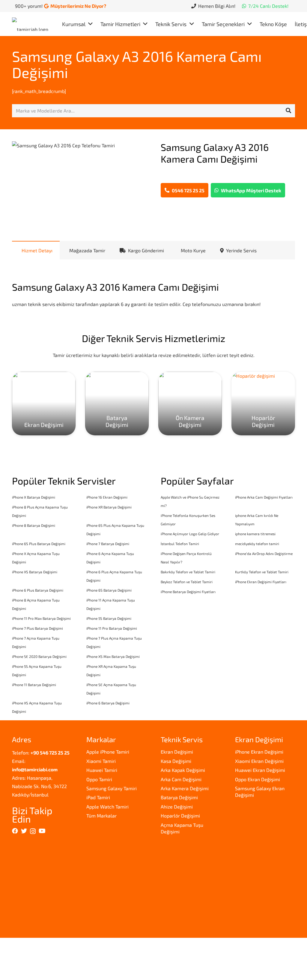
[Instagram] (33, 831)
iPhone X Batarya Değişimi (33, 497)
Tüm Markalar (101, 815)
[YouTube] (42, 831)
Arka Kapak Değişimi (183, 770)
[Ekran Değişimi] (44, 403)
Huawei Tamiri (101, 770)
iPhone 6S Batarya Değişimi (109, 590)
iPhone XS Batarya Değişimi (34, 572)
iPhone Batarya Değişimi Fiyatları (188, 592)
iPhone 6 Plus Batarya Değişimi (37, 590)
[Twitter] (24, 831)
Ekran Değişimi (177, 751)
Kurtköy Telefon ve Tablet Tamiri (261, 572)
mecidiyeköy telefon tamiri (257, 544)
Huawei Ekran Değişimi (260, 770)
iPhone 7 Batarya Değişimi (107, 544)
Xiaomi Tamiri (101, 761)
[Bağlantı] (31, 24)
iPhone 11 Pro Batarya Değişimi (111, 628)
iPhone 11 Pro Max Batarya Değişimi (41, 618)
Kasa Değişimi (176, 761)
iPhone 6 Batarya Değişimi (108, 703)
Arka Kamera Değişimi (185, 788)
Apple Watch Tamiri (107, 806)
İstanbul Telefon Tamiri (180, 544)
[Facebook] (15, 831)
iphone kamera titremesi (255, 534)
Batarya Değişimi (179, 797)
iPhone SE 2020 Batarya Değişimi (39, 656)
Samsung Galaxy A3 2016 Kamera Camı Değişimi (137, 64)
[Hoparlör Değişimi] (263, 403)
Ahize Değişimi (177, 806)
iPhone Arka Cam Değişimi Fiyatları (264, 497)
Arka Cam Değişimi (181, 779)
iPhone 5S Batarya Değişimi (108, 618)
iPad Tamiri (98, 797)
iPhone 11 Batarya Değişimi (34, 684)
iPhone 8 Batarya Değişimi (33, 525)
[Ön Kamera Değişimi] (190, 403)
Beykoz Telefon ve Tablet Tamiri (187, 582)
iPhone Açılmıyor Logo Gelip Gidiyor (190, 534)
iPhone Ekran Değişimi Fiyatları (260, 582)
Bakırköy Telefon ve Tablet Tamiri (188, 572)
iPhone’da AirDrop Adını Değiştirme (264, 553)
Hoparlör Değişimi (180, 815)
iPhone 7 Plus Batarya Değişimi (37, 628)
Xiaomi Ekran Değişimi (259, 761)
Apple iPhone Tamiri (107, 751)
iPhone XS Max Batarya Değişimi (113, 656)
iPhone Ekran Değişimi (259, 751)
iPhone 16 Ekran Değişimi (106, 497)
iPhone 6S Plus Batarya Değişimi (38, 544)
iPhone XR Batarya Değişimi (109, 507)
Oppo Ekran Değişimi (257, 779)
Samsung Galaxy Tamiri (111, 788)
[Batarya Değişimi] (117, 403)
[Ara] (288, 110)
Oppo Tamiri (99, 779)
